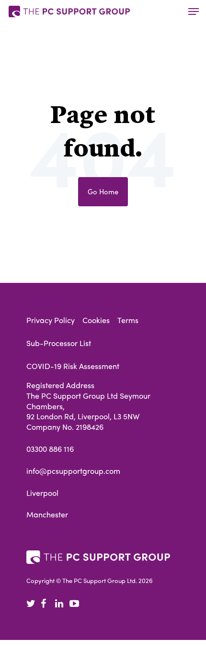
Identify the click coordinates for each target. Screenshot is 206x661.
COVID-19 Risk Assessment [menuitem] (72, 365)
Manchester (47, 514)
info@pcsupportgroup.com (73, 471)
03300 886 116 (50, 449)
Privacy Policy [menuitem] (50, 319)
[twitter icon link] (33, 604)
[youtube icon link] (76, 604)
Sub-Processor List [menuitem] (58, 342)
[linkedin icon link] (62, 604)
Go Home (103, 191)
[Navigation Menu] (193, 12)
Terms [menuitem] (127, 319)
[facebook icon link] (48, 604)
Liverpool (42, 493)
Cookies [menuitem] (96, 319)
